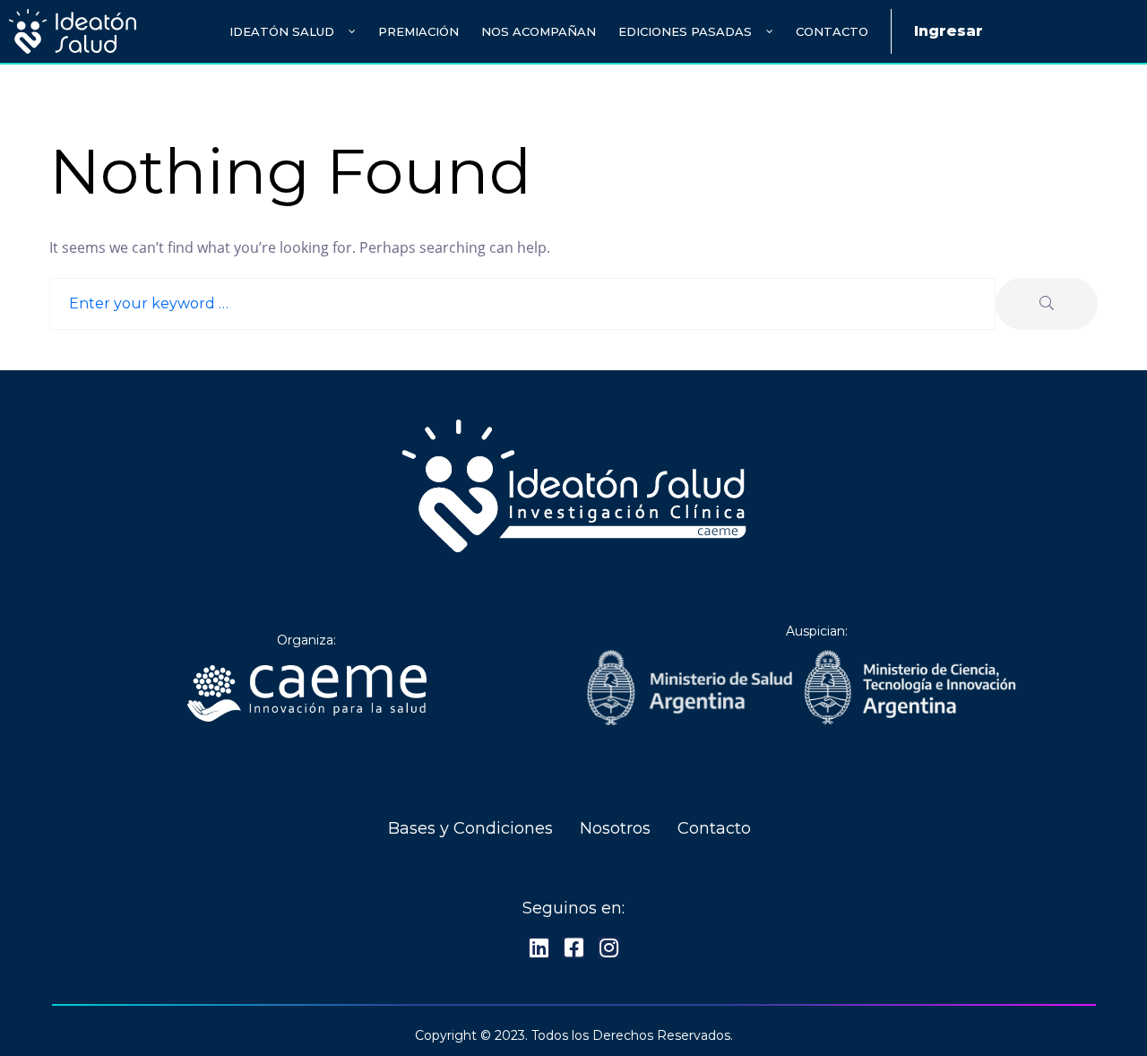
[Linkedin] (538, 947)
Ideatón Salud (281, 31)
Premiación (418, 31)
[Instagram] (608, 947)
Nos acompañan (538, 31)
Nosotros (615, 828)
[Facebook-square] (573, 947)
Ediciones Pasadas (685, 31)
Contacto (832, 31)
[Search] (1047, 304)
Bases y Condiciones (470, 828)
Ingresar (948, 30)
